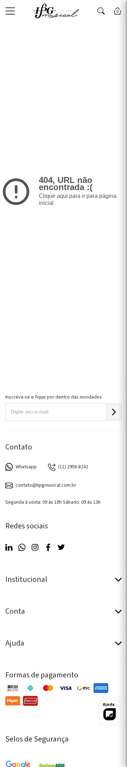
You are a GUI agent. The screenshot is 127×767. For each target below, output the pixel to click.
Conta (15, 611)
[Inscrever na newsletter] (114, 411)
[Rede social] (48, 547)
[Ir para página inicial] (56, 11)
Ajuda (14, 643)
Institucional (26, 579)
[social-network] (9, 547)
